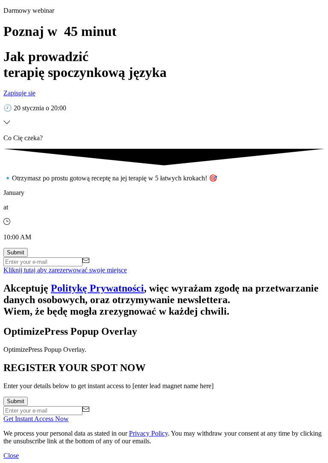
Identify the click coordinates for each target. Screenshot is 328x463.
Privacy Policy (148, 433)
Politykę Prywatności (97, 288)
